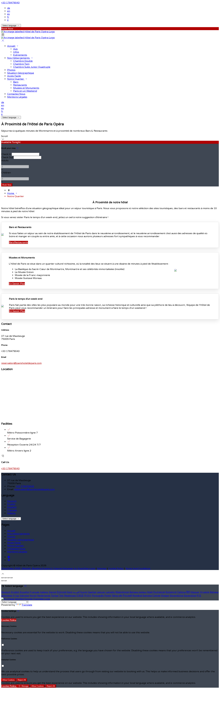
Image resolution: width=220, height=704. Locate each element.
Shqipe (165, 595)
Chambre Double (23, 61)
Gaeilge (92, 592)
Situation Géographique (20, 72)
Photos (11, 69)
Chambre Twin (21, 64)
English (11, 504)
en (8, 11)
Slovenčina (190, 595)
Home (11, 193)
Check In (6, 154)
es (8, 14)
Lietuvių (101, 592)
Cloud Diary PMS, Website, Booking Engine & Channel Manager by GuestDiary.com (48, 568)
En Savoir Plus (17, 283)
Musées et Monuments (26, 87)
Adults (5, 160)
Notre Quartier (16, 78)
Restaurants (20, 84)
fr (8, 17)
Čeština (181, 592)
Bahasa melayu (138, 592)
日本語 (80, 595)
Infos (16, 52)
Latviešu (110, 592)
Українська (70, 595)
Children (6, 172)
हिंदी (188, 592)
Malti (150, 592)
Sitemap (101, 568)
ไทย (61, 595)
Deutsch (11, 501)
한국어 (87, 595)
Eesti (69, 592)
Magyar (194, 592)
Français (12, 510)
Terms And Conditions (137, 568)
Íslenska (24, 595)
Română (137, 595)
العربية (76, 592)
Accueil (11, 46)
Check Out (7, 157)
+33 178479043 (10, 2)
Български (159, 592)
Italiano (11, 513)
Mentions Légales (17, 96)
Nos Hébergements (18, 58)
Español (11, 507)
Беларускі (171, 592)
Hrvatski (204, 592)
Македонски (122, 592)
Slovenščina (176, 595)
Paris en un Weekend (25, 90)
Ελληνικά (61, 592)
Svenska (147, 595)
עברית (16, 595)
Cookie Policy (115, 568)
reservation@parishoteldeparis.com (21, 363)
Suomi (83, 592)
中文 (199, 595)
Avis (15, 49)
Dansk (52, 592)
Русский (127, 595)
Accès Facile (14, 75)
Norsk (33, 595)
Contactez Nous (16, 93)
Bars (15, 81)
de (8, 8)
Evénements (20, 55)
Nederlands (43, 595)
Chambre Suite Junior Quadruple (31, 66)
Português (98, 595)
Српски (156, 595)
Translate (27, 604)
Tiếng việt (117, 595)
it (8, 20)
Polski (107, 595)
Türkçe (55, 595)
